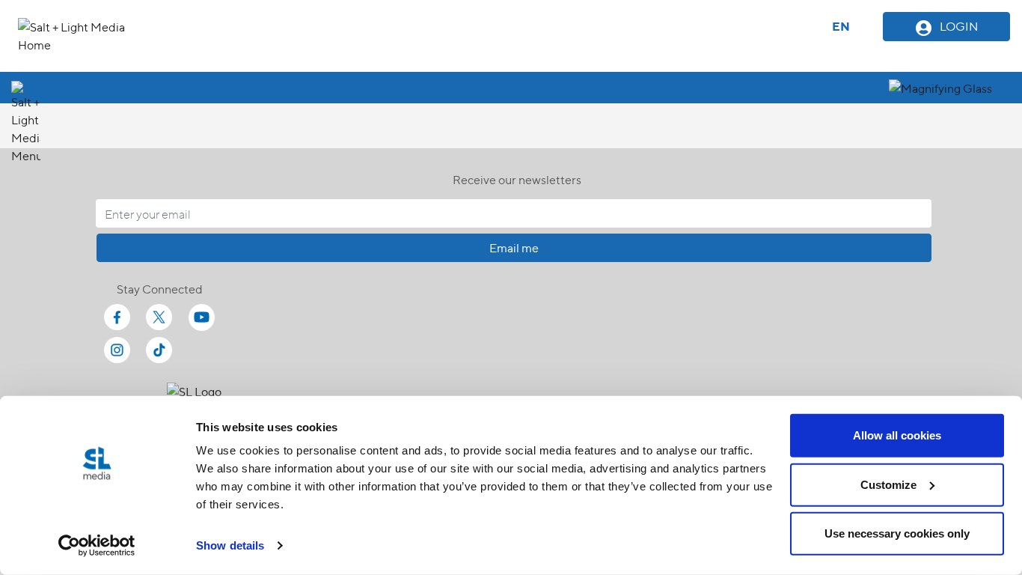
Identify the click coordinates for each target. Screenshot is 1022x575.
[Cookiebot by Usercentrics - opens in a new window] (96, 546)
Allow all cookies (897, 435)
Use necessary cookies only (897, 533)
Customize (888, 484)
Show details (230, 545)
